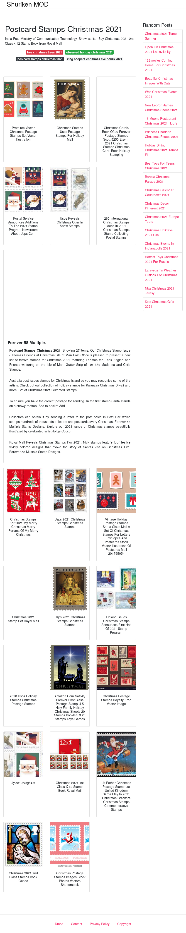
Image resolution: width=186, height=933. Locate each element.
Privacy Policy (100, 923)
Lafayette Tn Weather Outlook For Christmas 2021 (161, 275)
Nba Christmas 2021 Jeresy (159, 290)
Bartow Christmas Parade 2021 (157, 179)
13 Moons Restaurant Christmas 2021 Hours (161, 120)
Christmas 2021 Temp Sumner (161, 36)
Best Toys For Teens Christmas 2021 (160, 165)
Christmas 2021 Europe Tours (162, 219)
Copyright (124, 923)
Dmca (59, 923)
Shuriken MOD (28, 4)
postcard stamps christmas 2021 (40, 59)
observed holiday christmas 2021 (89, 52)
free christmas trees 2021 (44, 52)
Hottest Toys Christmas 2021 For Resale (161, 259)
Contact (76, 923)
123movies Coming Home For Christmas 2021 (160, 65)
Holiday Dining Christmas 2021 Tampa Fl (162, 150)
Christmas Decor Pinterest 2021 (157, 205)
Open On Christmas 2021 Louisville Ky (159, 49)
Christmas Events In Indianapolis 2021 (159, 245)
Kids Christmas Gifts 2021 (159, 304)
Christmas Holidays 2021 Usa (159, 232)
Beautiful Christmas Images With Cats (159, 80)
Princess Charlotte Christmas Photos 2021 (162, 134)
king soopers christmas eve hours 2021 (94, 59)
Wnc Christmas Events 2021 (161, 94)
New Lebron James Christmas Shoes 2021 (161, 107)
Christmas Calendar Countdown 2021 (159, 192)
